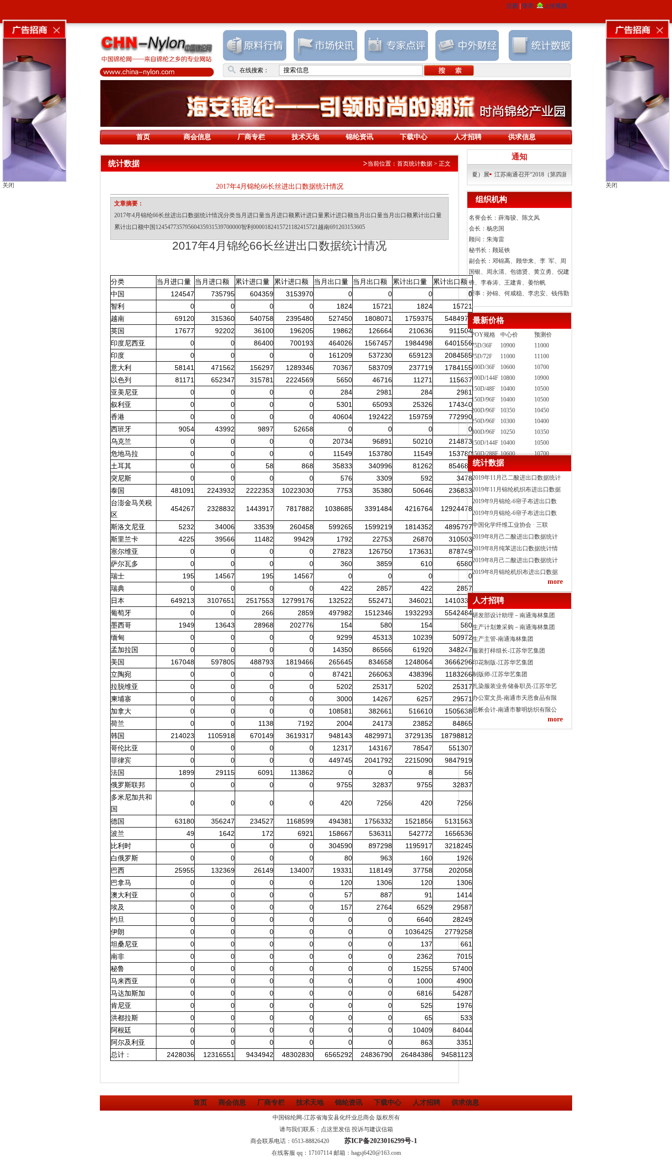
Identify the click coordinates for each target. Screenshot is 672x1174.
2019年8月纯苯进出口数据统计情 (515, 548)
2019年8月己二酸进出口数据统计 (515, 536)
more (555, 581)
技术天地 (305, 137)
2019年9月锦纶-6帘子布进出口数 (514, 501)
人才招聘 (468, 137)
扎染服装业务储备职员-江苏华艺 (514, 686)
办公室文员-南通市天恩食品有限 (514, 697)
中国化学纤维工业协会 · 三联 (510, 524)
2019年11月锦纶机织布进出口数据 (516, 489)
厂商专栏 (251, 137)
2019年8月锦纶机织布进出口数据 (515, 572)
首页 (143, 137)
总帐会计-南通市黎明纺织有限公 (514, 709)
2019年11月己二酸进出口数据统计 (516, 477)
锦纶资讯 (359, 137)
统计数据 (420, 163)
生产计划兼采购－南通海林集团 (513, 627)
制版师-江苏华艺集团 (499, 674)
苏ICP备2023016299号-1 (380, 1141)
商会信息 (197, 137)
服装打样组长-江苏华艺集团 (508, 650)
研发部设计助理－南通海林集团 (513, 615)
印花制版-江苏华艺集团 (502, 662)
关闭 (8, 185)
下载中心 (414, 137)
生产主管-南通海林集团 (502, 638)
